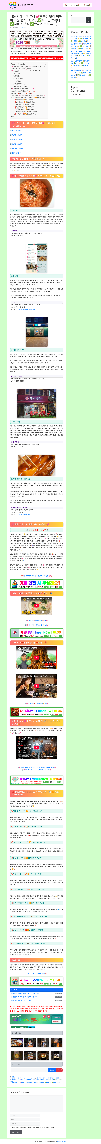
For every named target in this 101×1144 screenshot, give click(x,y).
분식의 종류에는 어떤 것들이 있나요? (21, 1000)
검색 (72, 16)
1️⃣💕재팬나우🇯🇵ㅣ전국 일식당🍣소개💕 (37, 620)
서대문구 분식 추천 (30, 1078)
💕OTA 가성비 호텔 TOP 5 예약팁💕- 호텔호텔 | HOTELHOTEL (28, 66)
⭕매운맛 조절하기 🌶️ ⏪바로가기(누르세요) (24, 106)
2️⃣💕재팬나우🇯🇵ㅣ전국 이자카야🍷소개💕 (36, 625)
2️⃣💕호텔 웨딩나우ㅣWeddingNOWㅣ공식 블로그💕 (37, 770)
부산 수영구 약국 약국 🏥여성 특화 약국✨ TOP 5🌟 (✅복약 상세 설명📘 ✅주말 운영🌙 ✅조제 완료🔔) (81, 39)
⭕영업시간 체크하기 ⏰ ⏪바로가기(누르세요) (25, 102)
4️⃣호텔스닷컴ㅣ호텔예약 (16, 148)
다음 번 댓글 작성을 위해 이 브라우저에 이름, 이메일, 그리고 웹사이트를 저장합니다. (34, 1127)
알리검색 (59, 1069)
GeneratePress (61, 1141)
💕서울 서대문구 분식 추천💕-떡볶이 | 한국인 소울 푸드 (26, 70)
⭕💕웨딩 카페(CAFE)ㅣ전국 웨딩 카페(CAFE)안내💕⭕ (36, 576)
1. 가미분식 (16, 71)
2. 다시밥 (17, 75)
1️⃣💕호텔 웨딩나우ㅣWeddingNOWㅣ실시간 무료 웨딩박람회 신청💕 (37, 767)
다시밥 (18, 76)
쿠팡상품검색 (52, 1070)
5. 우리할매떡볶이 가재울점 (20, 85)
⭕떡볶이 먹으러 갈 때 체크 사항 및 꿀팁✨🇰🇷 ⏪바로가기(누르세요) (29, 97)
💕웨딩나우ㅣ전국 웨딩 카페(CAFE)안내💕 (23, 88)
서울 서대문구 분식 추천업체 (52, 1078)
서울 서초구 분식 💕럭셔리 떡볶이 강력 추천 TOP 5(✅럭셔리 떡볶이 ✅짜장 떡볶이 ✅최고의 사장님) (36, 1082)
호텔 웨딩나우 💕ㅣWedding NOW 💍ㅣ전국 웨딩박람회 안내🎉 (28, 95)
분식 (13, 1076)
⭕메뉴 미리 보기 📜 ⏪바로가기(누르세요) (24, 104)
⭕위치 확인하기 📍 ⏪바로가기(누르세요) (24, 101)
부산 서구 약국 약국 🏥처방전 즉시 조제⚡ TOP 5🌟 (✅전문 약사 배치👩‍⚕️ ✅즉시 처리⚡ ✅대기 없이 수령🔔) (81, 46)
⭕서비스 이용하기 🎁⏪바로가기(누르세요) (24, 113)
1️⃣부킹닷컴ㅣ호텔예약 (16, 135)
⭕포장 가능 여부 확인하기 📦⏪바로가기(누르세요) (26, 111)
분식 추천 (16, 1078)
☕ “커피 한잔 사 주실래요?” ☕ (21, 90)
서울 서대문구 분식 (40, 1078)
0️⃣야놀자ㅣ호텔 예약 (15, 130)
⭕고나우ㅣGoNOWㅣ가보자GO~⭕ (36, 973)
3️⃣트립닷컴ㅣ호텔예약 (16, 144)
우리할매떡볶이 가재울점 (22, 86)
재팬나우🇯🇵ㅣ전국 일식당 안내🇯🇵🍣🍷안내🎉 (23, 92)
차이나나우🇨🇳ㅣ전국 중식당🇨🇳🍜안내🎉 (22, 93)
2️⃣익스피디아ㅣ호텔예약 (16, 139)
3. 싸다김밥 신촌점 (19, 78)
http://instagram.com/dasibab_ (26, 309)
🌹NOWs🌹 (87, 5)
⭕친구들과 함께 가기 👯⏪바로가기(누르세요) (25, 114)
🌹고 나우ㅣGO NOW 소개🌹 (72, 5)
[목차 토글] (44, 64)
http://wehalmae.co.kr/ (23, 514)
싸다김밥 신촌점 (20, 80)
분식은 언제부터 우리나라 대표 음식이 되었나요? (24, 997)
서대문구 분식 (22, 1078)
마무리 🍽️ (14, 116)
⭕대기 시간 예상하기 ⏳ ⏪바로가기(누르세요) (25, 109)
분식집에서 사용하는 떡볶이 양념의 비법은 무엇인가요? (26, 993)
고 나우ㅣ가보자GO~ (26, 5)
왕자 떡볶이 (19, 83)
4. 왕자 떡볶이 (18, 81)
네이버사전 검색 (23, 1027)
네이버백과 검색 (15, 1027)
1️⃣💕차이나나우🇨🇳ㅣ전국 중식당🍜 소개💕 (37, 703)
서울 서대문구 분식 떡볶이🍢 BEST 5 (21, 68)
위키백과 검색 (32, 1027)
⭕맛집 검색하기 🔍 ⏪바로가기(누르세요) (23, 99)
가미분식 (18, 73)
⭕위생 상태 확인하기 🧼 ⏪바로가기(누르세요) (25, 108)
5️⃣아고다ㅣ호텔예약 (15, 153)
